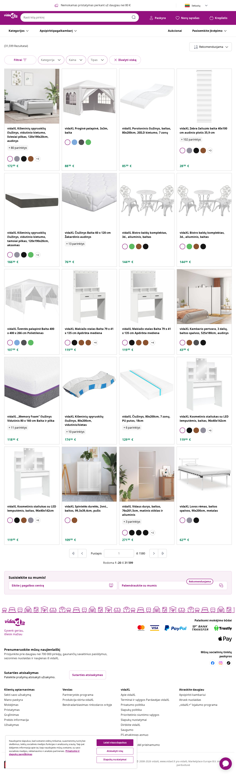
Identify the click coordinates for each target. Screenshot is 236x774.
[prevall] (73, 553)
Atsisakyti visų (115, 751)
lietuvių (196, 5)
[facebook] (212, 663)
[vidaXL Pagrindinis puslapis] (11, 15)
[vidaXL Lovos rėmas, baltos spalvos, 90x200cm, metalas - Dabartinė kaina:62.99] (204, 474)
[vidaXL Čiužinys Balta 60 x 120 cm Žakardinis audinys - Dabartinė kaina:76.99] (89, 200)
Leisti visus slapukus (115, 742)
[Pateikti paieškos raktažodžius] (133, 17)
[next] (154, 553)
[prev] (82, 553)
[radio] (10, 159)
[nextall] (162, 553)
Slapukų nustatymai (134, 720)
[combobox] (79, 17)
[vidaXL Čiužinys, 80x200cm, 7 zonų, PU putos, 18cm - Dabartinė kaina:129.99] (146, 384)
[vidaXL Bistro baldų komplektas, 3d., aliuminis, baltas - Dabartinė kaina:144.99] (146, 200)
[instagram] (220, 663)
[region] (71, 752)
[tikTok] (228, 663)
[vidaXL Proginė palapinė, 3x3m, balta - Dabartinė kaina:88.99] (89, 96)
